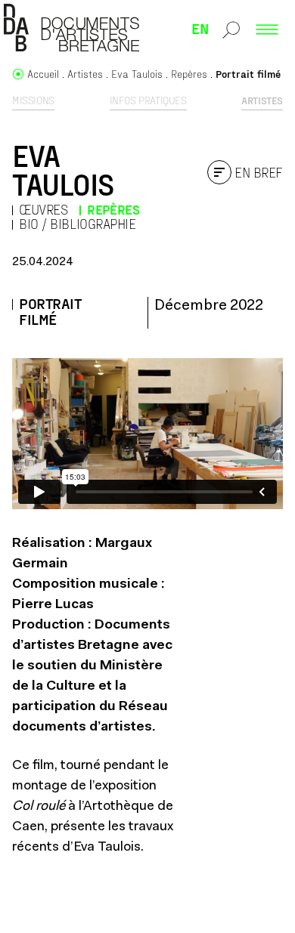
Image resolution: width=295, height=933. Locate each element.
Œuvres (43, 209)
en (200, 28)
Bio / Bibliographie (77, 224)
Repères (113, 209)
